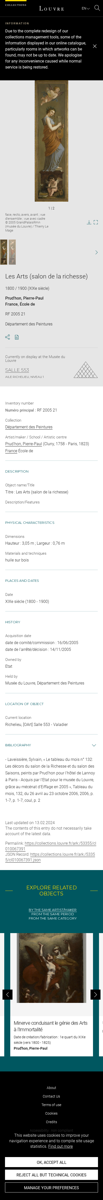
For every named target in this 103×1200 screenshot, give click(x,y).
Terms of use (51, 1105)
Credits (51, 1122)
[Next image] (94, 252)
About (51, 1088)
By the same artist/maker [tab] (52, 910)
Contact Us (51, 1096)
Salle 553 (17, 370)
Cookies (51, 1113)
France (11, 304)
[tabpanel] (51, 995)
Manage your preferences (51, 1187)
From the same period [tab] (53, 914)
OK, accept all (51, 1162)
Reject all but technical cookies (51, 1175)
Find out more (60, 1146)
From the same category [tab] (53, 918)
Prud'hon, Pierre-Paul (24, 298)
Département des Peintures (28, 427)
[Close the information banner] (95, 46)
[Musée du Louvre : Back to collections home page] (51, 8)
